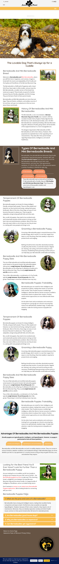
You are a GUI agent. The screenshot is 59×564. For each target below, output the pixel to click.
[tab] (27, 172)
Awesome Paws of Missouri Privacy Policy (16, 534)
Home (24, 16)
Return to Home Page (10, 532)
